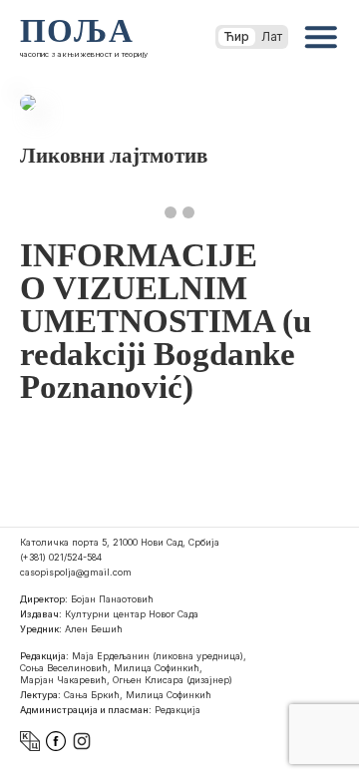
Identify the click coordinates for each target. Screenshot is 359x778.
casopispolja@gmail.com (76, 572)
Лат (271, 36)
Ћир (236, 36)
